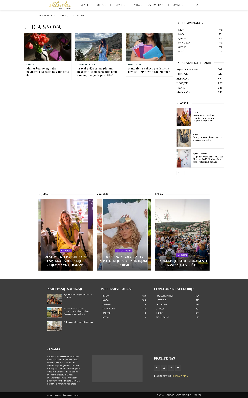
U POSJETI (197, 112)
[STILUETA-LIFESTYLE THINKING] (61, 5)
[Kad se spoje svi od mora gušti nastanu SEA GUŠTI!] (182, 235)
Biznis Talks (134, 64)
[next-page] (183, 173)
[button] (197, 5)
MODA (195, 134)
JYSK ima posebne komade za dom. (78, 322)
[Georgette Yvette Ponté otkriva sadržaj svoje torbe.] (184, 137)
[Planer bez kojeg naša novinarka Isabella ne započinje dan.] (47, 47)
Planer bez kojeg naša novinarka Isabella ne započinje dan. (47, 72)
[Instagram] (164, 368)
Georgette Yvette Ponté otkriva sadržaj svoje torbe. (207, 138)
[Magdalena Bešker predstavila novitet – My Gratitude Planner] (149, 47)
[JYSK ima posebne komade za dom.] (54, 326)
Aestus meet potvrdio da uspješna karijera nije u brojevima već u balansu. (204, 118)
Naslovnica (45, 15)
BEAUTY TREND (124, 251)
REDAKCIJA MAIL (180, 375)
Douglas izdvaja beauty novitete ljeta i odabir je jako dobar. (124, 260)
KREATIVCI (31, 64)
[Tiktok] (171, 368)
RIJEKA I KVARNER (200, 153)
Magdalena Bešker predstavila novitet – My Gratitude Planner (149, 70)
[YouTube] (178, 368)
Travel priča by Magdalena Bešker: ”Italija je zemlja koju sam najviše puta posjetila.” (97, 72)
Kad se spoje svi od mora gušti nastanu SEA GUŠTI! (182, 263)
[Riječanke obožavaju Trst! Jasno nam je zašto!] (54, 299)
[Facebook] (157, 368)
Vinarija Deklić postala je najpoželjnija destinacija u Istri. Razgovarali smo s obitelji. (76, 311)
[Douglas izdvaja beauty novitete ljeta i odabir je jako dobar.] (124, 235)
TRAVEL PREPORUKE (87, 64)
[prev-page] (178, 173)
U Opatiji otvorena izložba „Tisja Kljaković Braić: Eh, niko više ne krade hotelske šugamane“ (208, 159)
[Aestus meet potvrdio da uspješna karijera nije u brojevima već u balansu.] (184, 117)
